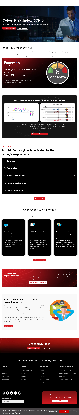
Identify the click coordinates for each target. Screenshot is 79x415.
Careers (42, 373)
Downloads (23, 376)
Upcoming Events (44, 379)
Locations (42, 376)
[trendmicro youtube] (19, 393)
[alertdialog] (39, 411)
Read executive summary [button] (39, 133)
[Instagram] (15, 393)
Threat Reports (5, 376)
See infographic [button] (39, 198)
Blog (3, 370)
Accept (64, 411)
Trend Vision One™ (24, 361)
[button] (39, 161)
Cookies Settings (53, 411)
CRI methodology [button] (39, 260)
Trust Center (43, 382)
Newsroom (4, 373)
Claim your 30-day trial (59, 400)
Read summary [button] (22, 28)
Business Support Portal (27, 370)
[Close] (76, 411)
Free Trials (23, 379)
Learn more (8, 326)
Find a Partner (5, 379)
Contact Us (23, 373)
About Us (42, 370)
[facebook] (7, 393)
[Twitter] (11, 393)
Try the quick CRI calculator (37, 282)
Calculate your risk (8, 28)
